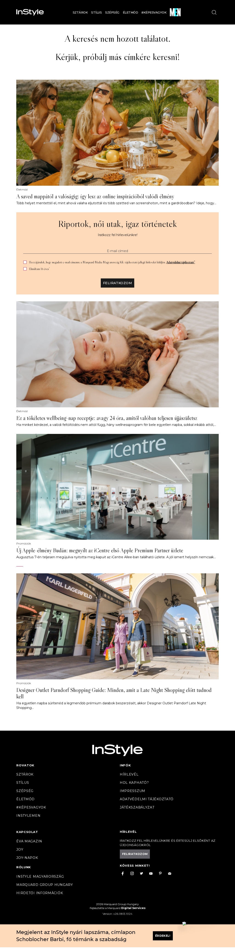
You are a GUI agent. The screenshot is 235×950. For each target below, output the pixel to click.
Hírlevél (129, 774)
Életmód (130, 12)
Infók (125, 765)
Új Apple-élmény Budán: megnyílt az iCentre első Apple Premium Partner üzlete (99, 550)
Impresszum (132, 791)
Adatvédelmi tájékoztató (180, 262)
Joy (19, 849)
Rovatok (25, 765)
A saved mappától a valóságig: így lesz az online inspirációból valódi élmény (95, 196)
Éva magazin (29, 841)
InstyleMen (28, 816)
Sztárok (80, 12)
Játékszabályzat (137, 807)
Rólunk (23, 867)
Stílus (96, 12)
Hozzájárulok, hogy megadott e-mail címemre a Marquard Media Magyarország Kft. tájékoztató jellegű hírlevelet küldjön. (112, 262)
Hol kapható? (134, 783)
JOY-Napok (27, 858)
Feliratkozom (117, 283)
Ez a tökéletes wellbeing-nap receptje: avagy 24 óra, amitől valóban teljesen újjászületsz (106, 418)
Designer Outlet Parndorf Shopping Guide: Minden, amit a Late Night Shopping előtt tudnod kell (114, 693)
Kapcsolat (27, 832)
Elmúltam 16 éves (39, 269)
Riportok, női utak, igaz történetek (117, 223)
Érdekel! (163, 935)
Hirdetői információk (39, 893)
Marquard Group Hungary (44, 885)
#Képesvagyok (153, 12)
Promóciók (23, 543)
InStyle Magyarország (40, 876)
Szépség (112, 12)
